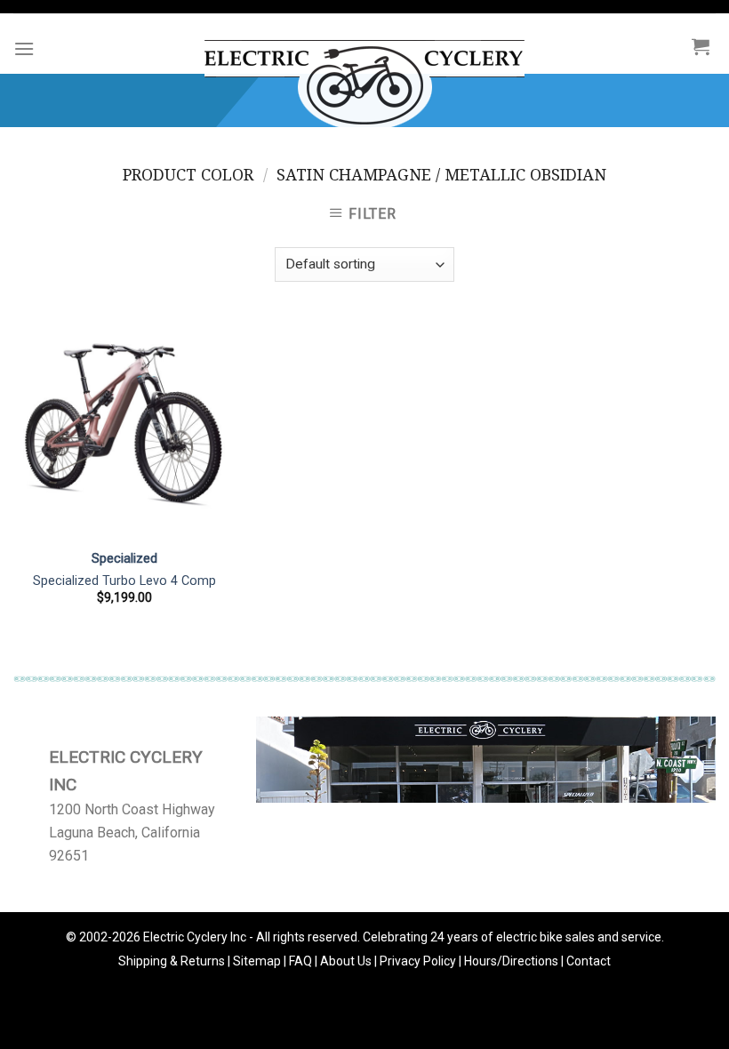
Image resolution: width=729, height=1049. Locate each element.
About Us (346, 961)
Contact (588, 961)
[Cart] (700, 46)
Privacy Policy (418, 961)
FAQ (300, 961)
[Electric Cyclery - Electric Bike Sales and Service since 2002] (364, 76)
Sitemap (257, 961)
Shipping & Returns (171, 961)
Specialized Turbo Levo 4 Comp (124, 581)
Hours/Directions (511, 961)
